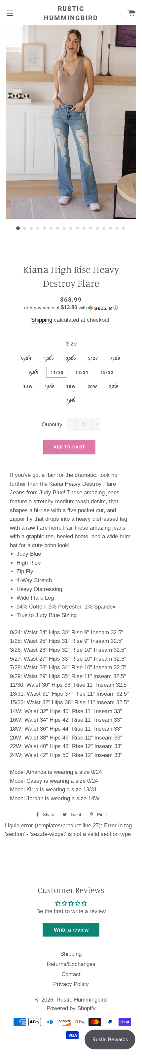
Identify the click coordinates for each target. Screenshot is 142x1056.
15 (110, 228)
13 (97, 228)
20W (92, 386)
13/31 (82, 372)
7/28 (115, 358)
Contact (71, 974)
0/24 (26, 358)
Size (71, 344)
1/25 (49, 358)
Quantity (52, 424)
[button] (71, 308)
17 (124, 228)
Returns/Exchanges (71, 964)
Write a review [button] (71, 930)
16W (49, 386)
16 (117, 228)
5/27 (93, 358)
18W (71, 386)
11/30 (57, 372)
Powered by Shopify (71, 1008)
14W (28, 386)
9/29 (33, 372)
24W (71, 400)
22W (114, 386)
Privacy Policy (71, 984)
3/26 (71, 358)
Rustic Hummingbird (71, 13)
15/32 (107, 372)
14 (104, 228)
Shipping (41, 320)
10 (77, 228)
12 (91, 228)
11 (84, 228)
